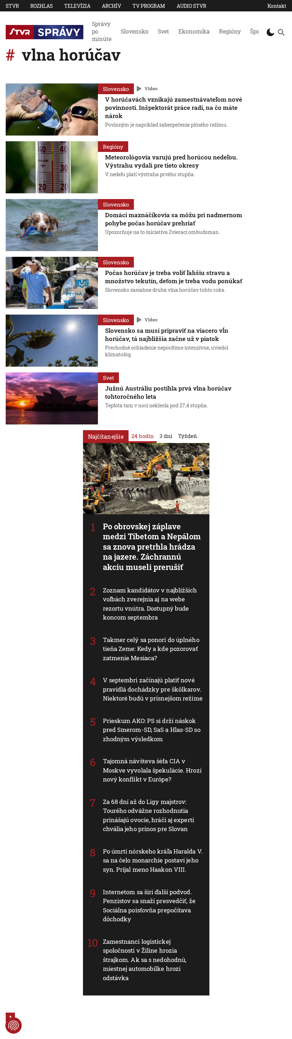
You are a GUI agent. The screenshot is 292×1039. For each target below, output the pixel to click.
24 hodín (142, 435)
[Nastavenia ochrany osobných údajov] (13, 1025)
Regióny (230, 31)
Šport (257, 31)
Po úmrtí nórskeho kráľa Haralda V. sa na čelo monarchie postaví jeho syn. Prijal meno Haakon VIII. (153, 860)
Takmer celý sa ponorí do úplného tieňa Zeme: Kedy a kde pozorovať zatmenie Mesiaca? (151, 649)
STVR (12, 5)
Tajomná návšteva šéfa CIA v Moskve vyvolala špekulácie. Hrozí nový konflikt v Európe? (152, 770)
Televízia (77, 5)
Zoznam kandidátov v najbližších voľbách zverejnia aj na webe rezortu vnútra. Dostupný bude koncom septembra (150, 604)
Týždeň (187, 435)
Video (151, 88)
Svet (163, 31)
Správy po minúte (101, 31)
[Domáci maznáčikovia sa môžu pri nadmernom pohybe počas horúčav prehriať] (52, 225)
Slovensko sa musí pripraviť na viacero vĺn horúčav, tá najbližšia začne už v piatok (166, 334)
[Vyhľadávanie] (281, 32)
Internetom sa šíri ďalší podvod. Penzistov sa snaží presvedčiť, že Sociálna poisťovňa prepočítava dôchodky (149, 905)
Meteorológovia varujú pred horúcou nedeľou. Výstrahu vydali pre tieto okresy (171, 161)
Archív (111, 5)
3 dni (166, 435)
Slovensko (134, 31)
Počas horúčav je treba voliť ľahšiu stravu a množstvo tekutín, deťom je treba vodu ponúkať (173, 277)
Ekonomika (194, 31)
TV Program (148, 5)
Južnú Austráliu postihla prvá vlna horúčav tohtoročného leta (168, 392)
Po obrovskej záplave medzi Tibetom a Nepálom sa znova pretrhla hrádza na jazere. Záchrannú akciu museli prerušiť (152, 546)
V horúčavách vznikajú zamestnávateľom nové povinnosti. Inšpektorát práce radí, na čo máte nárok (173, 107)
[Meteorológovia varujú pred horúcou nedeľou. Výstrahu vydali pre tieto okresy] (52, 167)
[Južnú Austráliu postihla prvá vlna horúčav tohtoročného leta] (52, 398)
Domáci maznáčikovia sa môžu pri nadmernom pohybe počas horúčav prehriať (173, 219)
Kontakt (276, 5)
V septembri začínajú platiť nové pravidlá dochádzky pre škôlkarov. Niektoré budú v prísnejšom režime (153, 689)
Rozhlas (41, 5)
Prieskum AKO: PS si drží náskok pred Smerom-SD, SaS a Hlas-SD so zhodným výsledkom (151, 730)
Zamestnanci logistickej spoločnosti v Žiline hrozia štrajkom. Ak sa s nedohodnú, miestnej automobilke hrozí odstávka (145, 959)
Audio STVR (191, 5)
